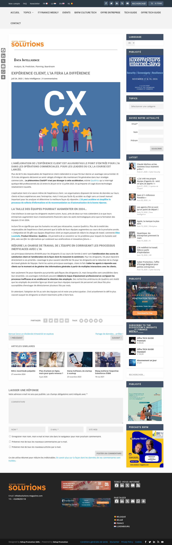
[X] (3, 61)
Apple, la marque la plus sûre (148, 222)
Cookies (138, 542)
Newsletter (35, 3)
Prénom (134, 140)
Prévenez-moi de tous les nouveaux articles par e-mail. (36, 447)
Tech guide (130, 12)
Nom (135, 132)
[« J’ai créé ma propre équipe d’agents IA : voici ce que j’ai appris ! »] (132, 180)
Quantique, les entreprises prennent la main (148, 235)
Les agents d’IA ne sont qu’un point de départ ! (147, 208)
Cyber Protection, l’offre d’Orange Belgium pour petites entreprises (148, 264)
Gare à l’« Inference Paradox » (146, 196)
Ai (150, 200)
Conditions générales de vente (94, 542)
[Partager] (3, 77)
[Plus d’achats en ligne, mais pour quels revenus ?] (51, 359)
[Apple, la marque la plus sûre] (132, 223)
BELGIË (120, 520)
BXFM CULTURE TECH (85, 12)
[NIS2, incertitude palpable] (24, 359)
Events (66, 12)
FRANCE (120, 523)
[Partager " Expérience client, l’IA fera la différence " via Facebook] (45, 320)
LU (52, 3)
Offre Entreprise (110, 12)
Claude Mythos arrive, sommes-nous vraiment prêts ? (148, 166)
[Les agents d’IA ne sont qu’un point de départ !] (132, 209)
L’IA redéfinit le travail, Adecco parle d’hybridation (147, 250)
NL (69, 3)
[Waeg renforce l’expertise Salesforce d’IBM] (107, 359)
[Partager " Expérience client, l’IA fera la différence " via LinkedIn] (56, 320)
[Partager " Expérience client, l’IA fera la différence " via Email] (61, 320)
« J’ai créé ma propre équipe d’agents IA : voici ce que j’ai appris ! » (148, 181)
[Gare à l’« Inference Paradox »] (132, 197)
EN (60, 3)
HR (150, 255)
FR (44, 3)
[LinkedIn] (3, 55)
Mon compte (14, 3)
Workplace (153, 226)
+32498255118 (19, 499)
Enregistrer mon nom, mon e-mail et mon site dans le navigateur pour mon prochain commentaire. (56, 436)
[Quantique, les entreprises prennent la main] (132, 235)
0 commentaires (49, 78)
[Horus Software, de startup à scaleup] (79, 359)
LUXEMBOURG (123, 526)
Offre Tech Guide (151, 12)
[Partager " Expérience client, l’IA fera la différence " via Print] (67, 320)
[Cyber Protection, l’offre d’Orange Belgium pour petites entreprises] (132, 263)
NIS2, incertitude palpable (23, 371)
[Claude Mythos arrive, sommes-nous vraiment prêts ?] (132, 166)
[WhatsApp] (3, 71)
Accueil (15, 12)
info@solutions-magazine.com (28, 496)
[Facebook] (3, 50)
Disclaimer (114, 542)
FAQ (25, 3)
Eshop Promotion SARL (30, 542)
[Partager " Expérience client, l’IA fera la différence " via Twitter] (50, 320)
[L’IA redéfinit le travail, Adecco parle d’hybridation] (132, 249)
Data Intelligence (32, 78)
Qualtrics (95, 180)
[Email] (3, 66)
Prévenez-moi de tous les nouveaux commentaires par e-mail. (39, 441)
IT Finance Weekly (48, 12)
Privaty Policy (127, 542)
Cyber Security (154, 172)
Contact (16, 23)
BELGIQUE (121, 517)
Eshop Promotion (60, 542)
